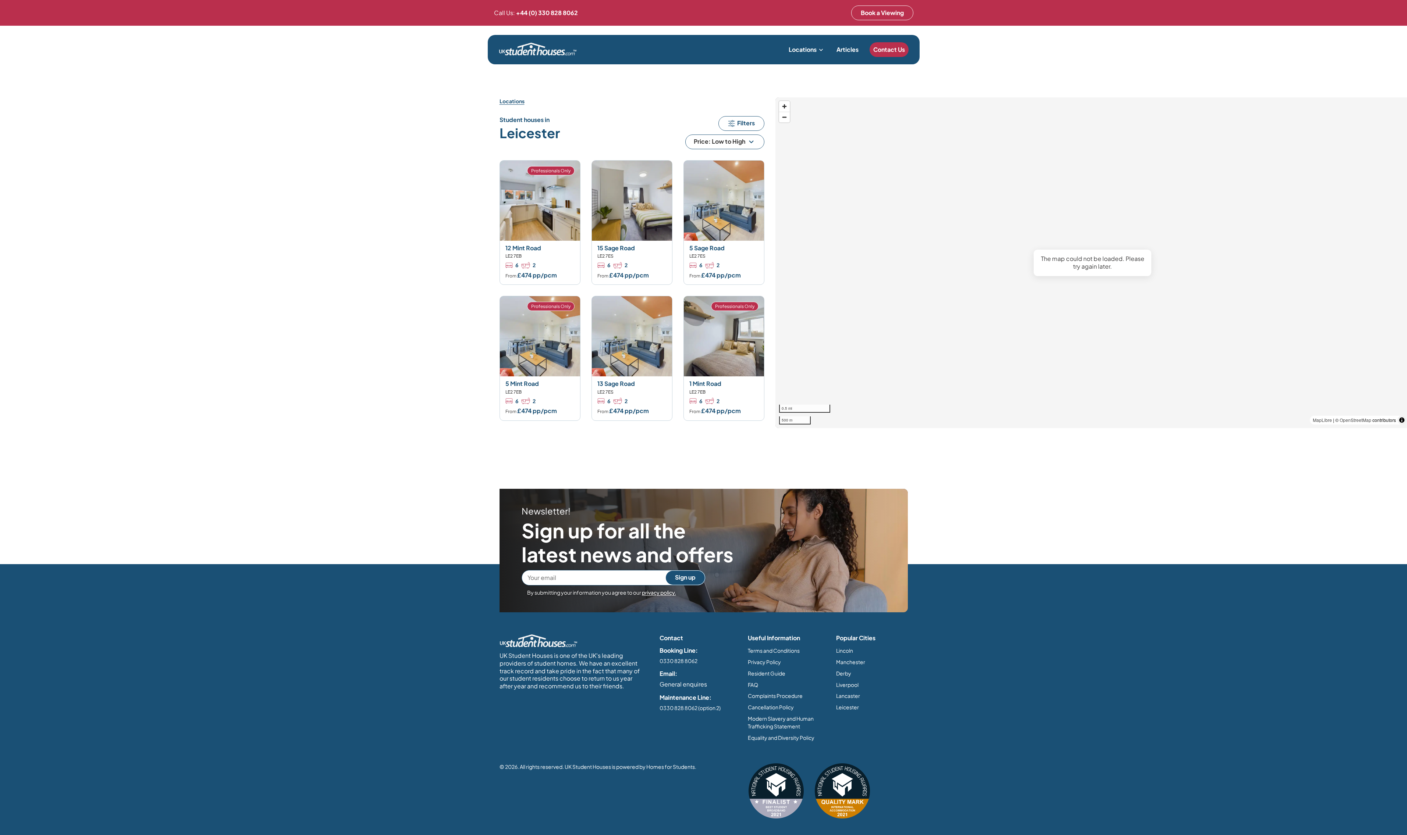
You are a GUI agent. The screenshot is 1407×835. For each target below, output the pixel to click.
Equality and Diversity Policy (781, 737)
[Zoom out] (784, 117)
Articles (847, 49)
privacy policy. (659, 592)
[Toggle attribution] (1401, 420)
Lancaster (848, 695)
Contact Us (889, 49)
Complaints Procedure (775, 695)
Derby (843, 673)
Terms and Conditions (774, 650)
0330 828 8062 (678, 660)
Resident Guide (766, 673)
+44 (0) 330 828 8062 (547, 13)
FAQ (753, 684)
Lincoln (844, 650)
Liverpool (847, 684)
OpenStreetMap (1355, 420)
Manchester (850, 662)
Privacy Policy (764, 662)
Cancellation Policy (771, 707)
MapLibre (1322, 420)
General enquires (683, 684)
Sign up (685, 577)
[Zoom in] (784, 106)
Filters (746, 123)
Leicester (847, 707)
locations (512, 101)
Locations (803, 49)
